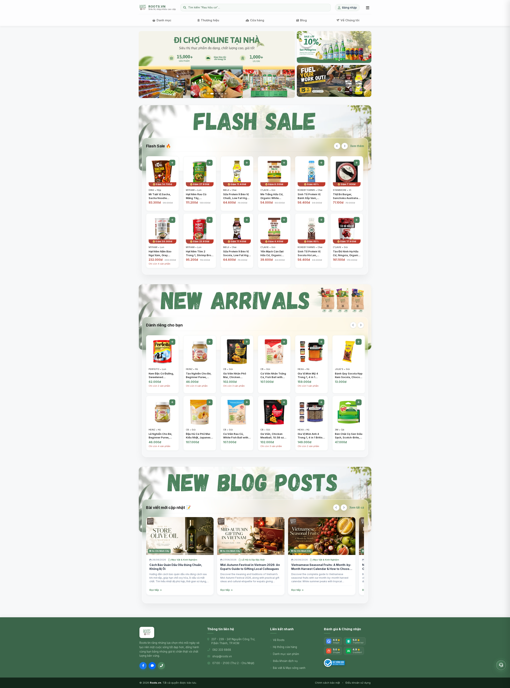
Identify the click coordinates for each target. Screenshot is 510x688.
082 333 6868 (221, 649)
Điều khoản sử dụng (358, 682)
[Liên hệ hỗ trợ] (501, 665)
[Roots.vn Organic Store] (146, 632)
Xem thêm (357, 146)
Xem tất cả (356, 507)
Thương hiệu (210, 20)
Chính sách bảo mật (327, 682)
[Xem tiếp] (344, 146)
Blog (303, 20)
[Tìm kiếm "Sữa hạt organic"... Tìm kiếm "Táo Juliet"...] (255, 7)
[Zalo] (152, 665)
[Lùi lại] (337, 146)
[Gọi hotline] (161, 665)
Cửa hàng (257, 20)
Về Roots (278, 640)
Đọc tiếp (154, 589)
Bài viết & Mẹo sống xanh (289, 667)
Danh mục (164, 20)
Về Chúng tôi (349, 20)
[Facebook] (143, 665)
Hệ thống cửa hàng (285, 647)
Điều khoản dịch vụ (285, 661)
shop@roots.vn (222, 656)
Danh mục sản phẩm (286, 654)
